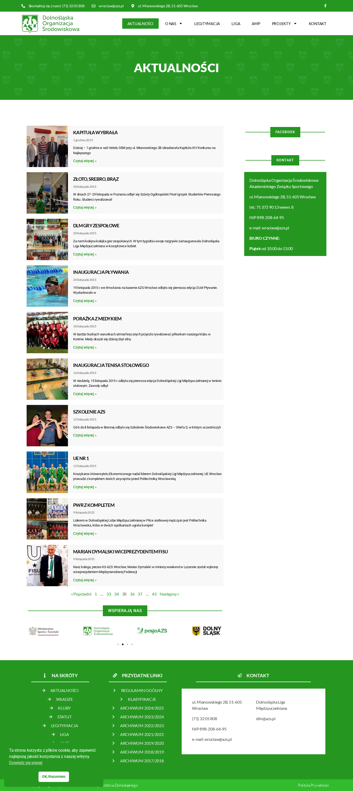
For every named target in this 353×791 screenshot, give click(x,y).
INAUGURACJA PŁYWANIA (101, 272)
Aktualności (140, 23)
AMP (256, 23)
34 (116, 593)
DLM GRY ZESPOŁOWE (96, 225)
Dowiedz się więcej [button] (25, 762)
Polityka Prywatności (313, 785)
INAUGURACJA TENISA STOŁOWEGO (111, 365)
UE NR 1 (81, 458)
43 (154, 593)
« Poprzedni (81, 593)
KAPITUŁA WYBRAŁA (95, 132)
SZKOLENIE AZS (89, 412)
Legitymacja (207, 23)
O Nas (170, 23)
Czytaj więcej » (84, 161)
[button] (118, 644)
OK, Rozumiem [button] (53, 776)
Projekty (281, 23)
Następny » (169, 593)
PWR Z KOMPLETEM (93, 505)
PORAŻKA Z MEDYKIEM (97, 318)
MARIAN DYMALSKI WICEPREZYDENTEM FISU (120, 551)
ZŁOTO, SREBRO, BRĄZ (96, 179)
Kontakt (317, 23)
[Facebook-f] (325, 6)
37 (140, 593)
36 (132, 593)
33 (108, 593)
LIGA (236, 23)
